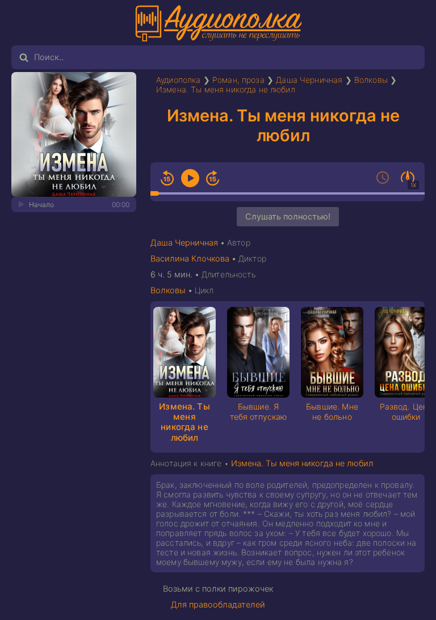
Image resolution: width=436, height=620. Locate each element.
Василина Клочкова (189, 259)
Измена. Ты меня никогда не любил (225, 89)
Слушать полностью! (287, 217)
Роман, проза (238, 80)
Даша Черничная (309, 80)
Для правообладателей (218, 605)
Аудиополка (178, 80)
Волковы (371, 80)
